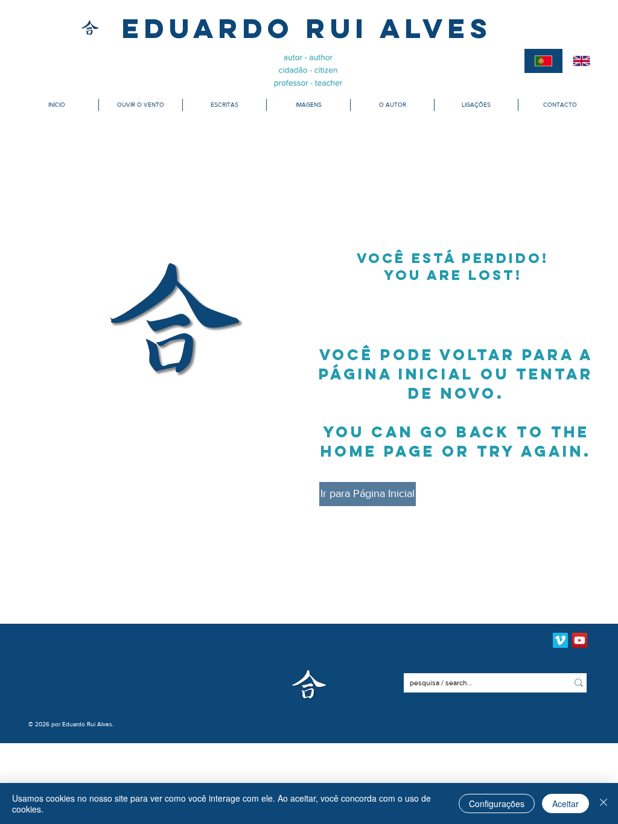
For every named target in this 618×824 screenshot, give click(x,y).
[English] (581, 61)
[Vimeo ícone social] (560, 640)
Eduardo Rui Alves (307, 28)
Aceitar (565, 803)
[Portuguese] (543, 61)
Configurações (496, 803)
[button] (140, 105)
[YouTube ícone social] (579, 640)
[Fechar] (603, 803)
